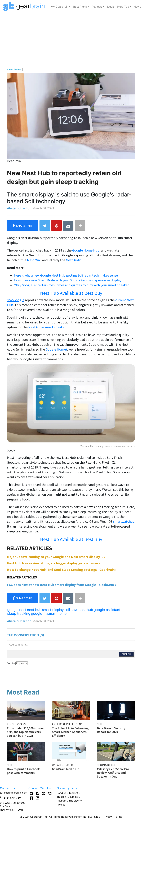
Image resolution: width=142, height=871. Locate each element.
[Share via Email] (68, 226)
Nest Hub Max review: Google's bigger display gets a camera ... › (56, 563)
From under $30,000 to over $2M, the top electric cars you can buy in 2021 (25, 732)
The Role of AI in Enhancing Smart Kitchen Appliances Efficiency (70, 732)
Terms (118, 816)
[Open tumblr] (31, 798)
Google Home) (56, 349)
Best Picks (80, 6)
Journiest (73, 796)
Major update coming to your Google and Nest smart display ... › (56, 556)
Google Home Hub (85, 250)
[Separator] (80, 225)
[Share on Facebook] (22, 225)
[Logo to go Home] (25, 6)
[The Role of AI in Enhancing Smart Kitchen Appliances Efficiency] (71, 710)
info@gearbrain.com (15, 792)
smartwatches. (124, 521)
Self (100, 724)
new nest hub (82, 609)
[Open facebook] (37, 793)
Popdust (61, 792)
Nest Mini (34, 260)
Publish (126, 654)
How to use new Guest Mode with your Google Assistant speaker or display (67, 280)
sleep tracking (18, 613)
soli (67, 609)
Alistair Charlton (19, 208)
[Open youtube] (49, 793)
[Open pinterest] (43, 793)
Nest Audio (74, 260)
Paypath (61, 800)
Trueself (61, 796)
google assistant (107, 609)
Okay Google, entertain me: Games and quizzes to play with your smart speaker (71, 285)
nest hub (34, 609)
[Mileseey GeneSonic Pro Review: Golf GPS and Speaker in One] (116, 751)
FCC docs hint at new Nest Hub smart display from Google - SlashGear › (61, 584)
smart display (53, 609)
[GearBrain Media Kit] (71, 751)
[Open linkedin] (37, 798)
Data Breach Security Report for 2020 (111, 730)
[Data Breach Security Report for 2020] (116, 710)
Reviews (97, 6)
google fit (39, 613)
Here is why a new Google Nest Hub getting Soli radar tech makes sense (66, 275)
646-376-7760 (12, 797)
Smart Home (14, 69)
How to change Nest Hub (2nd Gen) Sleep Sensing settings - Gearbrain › (61, 569)
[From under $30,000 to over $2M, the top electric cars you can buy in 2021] (26, 710)
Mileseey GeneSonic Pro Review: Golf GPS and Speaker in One (113, 772)
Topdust (73, 792)
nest (22, 609)
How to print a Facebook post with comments (23, 771)
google (13, 609)
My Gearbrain (59, 6)
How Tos (123, 6)
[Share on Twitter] (44, 225)
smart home (57, 613)
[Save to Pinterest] (56, 225)
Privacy (107, 816)
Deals (110, 6)
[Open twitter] (31, 793)
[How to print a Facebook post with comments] (26, 751)
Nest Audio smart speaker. (47, 327)
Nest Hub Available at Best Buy (71, 293)
